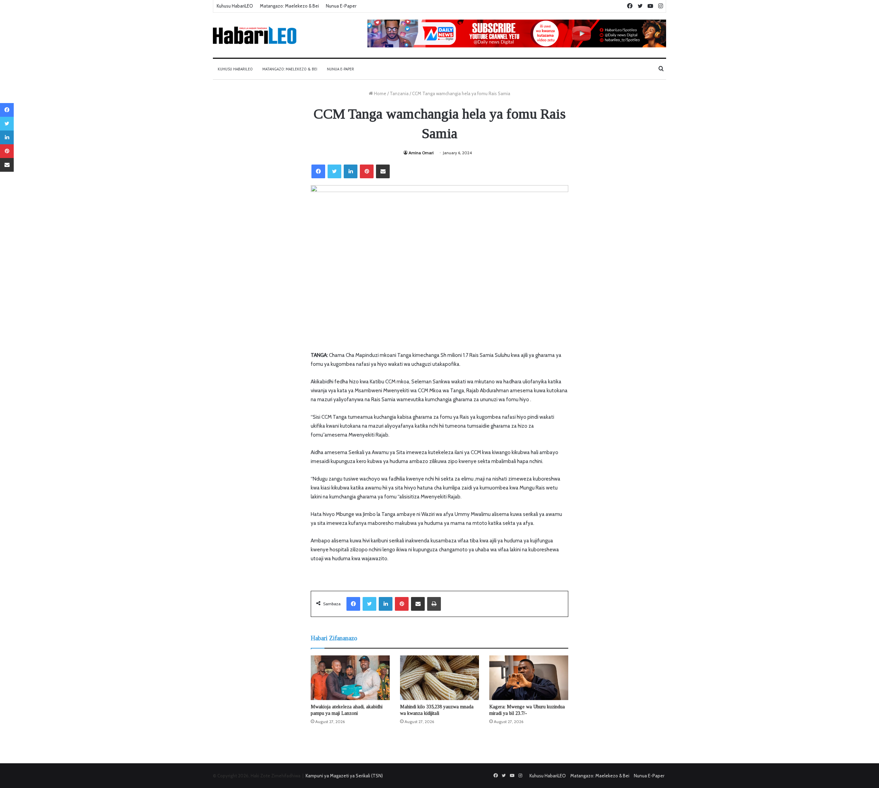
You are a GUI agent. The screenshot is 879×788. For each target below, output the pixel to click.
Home (379, 93)
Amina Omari (421, 152)
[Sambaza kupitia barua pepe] (383, 171)
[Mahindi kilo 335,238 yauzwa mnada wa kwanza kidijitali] (439, 677)
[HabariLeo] (254, 35)
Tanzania (399, 93)
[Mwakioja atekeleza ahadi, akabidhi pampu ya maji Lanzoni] (350, 677)
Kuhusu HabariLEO (235, 6)
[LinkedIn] (350, 171)
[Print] (434, 604)
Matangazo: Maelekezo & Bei (289, 6)
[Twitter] (334, 171)
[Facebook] (318, 171)
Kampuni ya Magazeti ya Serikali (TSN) (344, 775)
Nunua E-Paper (341, 6)
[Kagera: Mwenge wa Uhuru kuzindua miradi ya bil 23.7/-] (528, 677)
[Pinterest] (367, 171)
